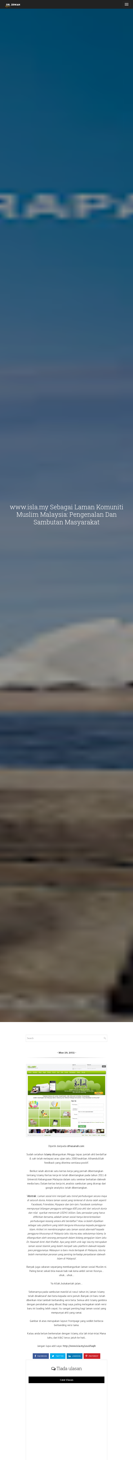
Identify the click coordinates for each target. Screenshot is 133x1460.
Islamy (48, 1154)
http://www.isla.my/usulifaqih (79, 1346)
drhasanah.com (75, 1146)
